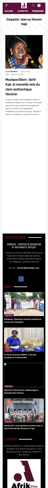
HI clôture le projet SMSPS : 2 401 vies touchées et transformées (20, 356)
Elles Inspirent (11, 72)
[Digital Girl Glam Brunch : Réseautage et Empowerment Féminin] (24, 375)
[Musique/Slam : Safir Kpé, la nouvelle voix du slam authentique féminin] (24, 52)
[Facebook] (21, 279)
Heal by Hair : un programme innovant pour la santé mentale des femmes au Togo (23, 427)
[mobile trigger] (7, 5)
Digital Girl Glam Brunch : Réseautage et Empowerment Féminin (21, 391)
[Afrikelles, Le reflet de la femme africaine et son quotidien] (24, 5)
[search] (33, 5)
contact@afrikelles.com (28, 268)
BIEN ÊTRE (8, 315)
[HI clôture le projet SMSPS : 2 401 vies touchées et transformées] (24, 340)
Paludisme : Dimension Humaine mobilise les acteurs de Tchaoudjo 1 (22, 320)
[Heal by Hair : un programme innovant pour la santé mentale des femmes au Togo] (24, 410)
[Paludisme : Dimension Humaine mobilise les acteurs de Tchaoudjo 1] (24, 304)
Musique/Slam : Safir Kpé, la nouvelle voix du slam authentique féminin (22, 87)
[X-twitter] (27, 279)
